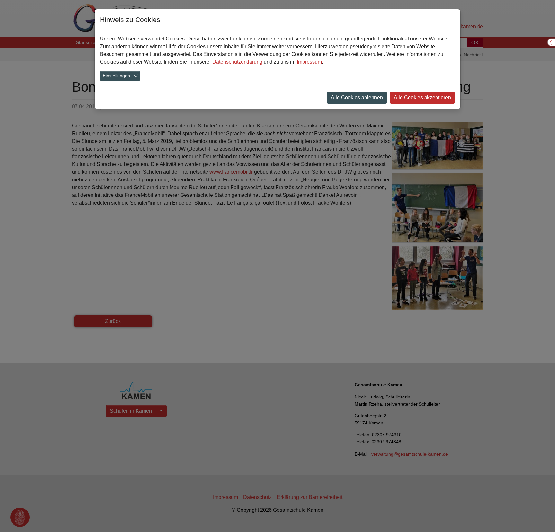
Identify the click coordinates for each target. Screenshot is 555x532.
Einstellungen (116, 75)
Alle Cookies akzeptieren (422, 97)
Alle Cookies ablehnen (357, 97)
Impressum (309, 62)
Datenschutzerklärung (237, 62)
